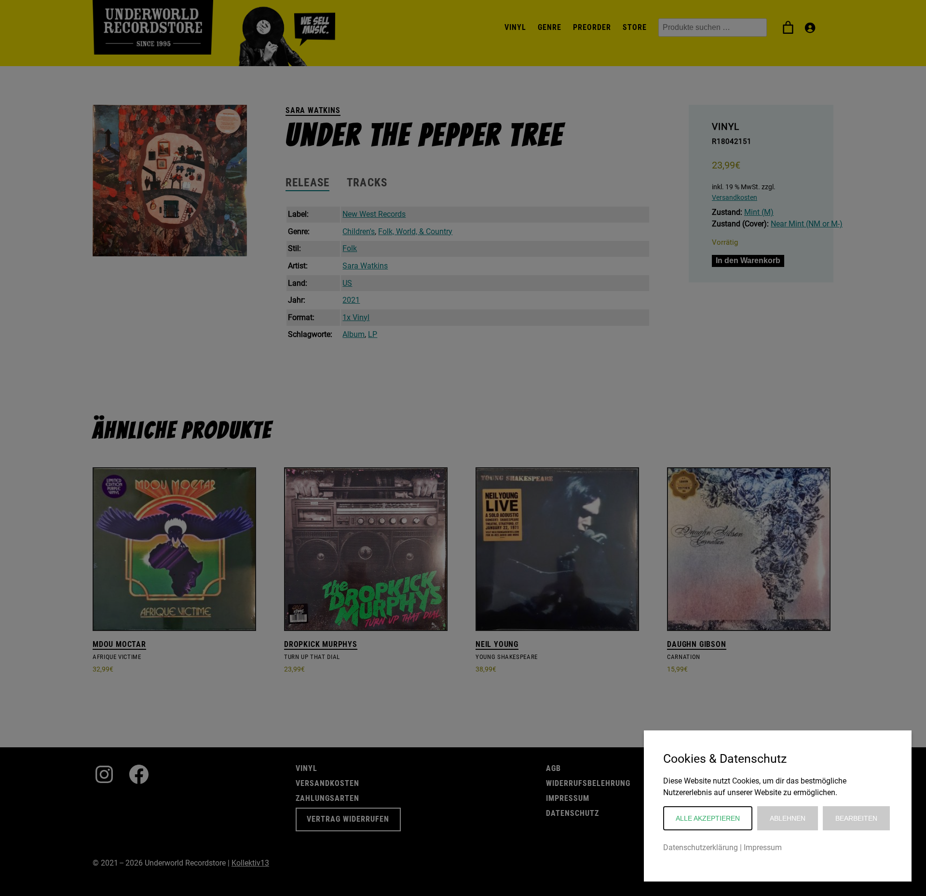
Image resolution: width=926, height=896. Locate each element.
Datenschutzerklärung (700, 847)
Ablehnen (787, 818)
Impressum (763, 847)
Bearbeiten (856, 818)
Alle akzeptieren (708, 818)
